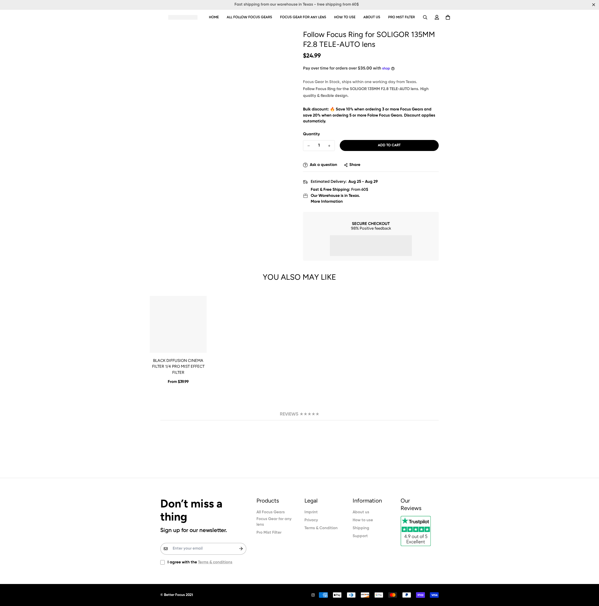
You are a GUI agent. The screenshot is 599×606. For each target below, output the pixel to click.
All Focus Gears (270, 512)
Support (360, 536)
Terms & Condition (321, 528)
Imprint (311, 512)
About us (371, 17)
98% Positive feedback (371, 228)
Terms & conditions (215, 562)
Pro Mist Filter (401, 17)
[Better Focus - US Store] (182, 17)
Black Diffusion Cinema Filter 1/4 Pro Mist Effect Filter (178, 366)
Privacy (311, 520)
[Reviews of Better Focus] (420, 531)
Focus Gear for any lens (303, 17)
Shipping (361, 528)
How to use (344, 17)
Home (214, 17)
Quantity (311, 134)
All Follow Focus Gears (249, 17)
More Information (327, 202)
